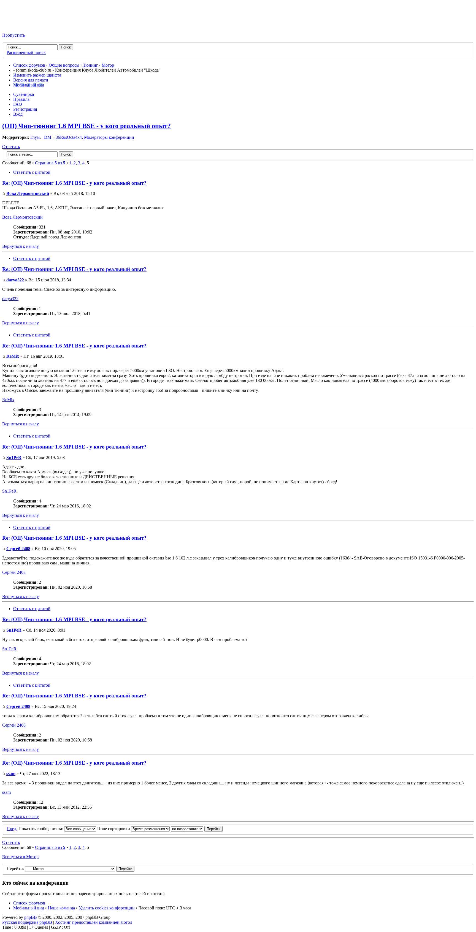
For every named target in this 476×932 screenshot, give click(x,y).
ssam (10, 773)
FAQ (17, 104)
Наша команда (61, 908)
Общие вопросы (64, 65)
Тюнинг (90, 65)
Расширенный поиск (26, 52)
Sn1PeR (13, 457)
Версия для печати (30, 80)
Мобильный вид (28, 85)
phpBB (30, 917)
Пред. (12, 828)
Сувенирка (23, 94)
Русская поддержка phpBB (27, 922)
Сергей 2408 (18, 548)
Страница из (50, 163)
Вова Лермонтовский (27, 193)
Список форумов (29, 65)
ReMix (12, 356)
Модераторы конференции (109, 137)
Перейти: (15, 868)
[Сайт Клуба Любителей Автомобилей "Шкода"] (29, 25)
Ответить (11, 146)
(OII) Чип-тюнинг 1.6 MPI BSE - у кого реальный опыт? (86, 125)
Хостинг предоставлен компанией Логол (93, 922)
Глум (35, 137)
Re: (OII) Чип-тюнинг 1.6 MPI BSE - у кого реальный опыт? (74, 183)
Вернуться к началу (20, 246)
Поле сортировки (114, 828)
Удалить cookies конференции (107, 908)
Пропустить (13, 35)
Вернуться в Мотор (20, 856)
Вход (18, 114)
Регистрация (25, 109)
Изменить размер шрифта (37, 75)
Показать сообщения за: (41, 828)
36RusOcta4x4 (69, 137)
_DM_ (47, 137)
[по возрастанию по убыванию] (197, 828)
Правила (21, 99)
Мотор (108, 65)
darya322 (15, 280)
